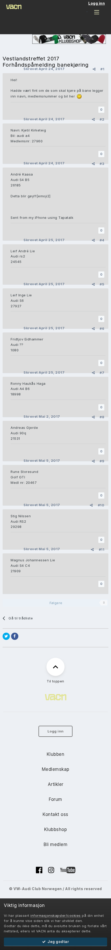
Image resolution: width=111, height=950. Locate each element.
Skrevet (44, 69)
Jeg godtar (57, 941)
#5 (102, 284)
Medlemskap (55, 769)
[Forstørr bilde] (79, 96)
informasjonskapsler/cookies (55, 915)
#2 (102, 119)
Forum (55, 799)
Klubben (56, 754)
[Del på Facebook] (14, 636)
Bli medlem (55, 844)
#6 (102, 328)
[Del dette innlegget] (94, 69)
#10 (101, 505)
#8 (102, 417)
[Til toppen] (55, 667)
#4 (102, 240)
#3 (102, 164)
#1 (102, 69)
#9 (102, 461)
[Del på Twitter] (6, 636)
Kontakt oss (55, 814)
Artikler (56, 784)
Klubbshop (55, 829)
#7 (102, 373)
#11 (102, 549)
